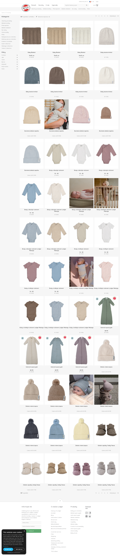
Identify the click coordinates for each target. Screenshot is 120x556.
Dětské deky (74, 524)
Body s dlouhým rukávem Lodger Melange (56, 210)
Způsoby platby (55, 540)
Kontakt (53, 513)
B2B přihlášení (55, 524)
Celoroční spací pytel (106, 327)
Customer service (56, 532)
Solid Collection (6, 43)
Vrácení (53, 538)
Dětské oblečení (66, 8)
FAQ (52, 534)
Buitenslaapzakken (56, 526)
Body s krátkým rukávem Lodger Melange (81, 288)
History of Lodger (56, 511)
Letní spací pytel (75, 515)
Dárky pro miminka (76, 511)
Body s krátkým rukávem (81, 249)
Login (97, 1)
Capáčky (73, 522)
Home (3, 12)
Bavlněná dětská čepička (31, 131)
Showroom (54, 519)
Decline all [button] (19, 549)
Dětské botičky (47, 8)
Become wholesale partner (58, 528)
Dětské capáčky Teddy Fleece (106, 445)
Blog (52, 515)
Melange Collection (7, 46)
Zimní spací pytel (75, 528)
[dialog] (14, 541)
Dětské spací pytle (76, 513)
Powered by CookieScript (13, 552)
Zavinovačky (82, 8)
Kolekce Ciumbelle (7, 41)
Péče (88, 8)
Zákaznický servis (83, 1)
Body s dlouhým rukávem (56, 170)
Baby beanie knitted (106, 52)
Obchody (53, 522)
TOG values (54, 551)
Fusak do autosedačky (77, 526)
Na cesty (74, 8)
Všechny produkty (36, 8)
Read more (5, 546)
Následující (113, 16)
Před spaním (56, 8)
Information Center (56, 517)
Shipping (53, 536)
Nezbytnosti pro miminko (9, 37)
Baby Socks (74, 533)
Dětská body (74, 519)
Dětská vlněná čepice (106, 367)
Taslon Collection (6, 48)
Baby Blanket (31, 52)
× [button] (24, 531)
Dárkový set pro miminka (9, 39)
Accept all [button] (8, 549)
